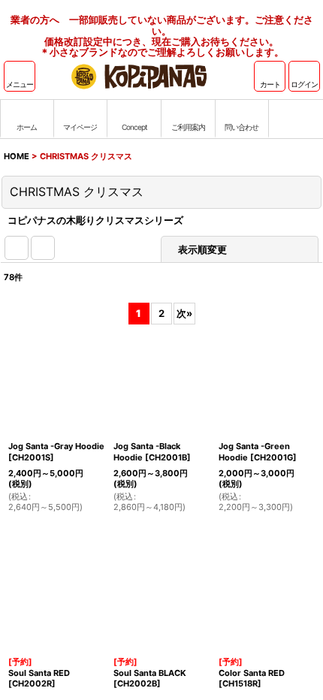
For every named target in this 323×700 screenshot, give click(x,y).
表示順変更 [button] (202, 249)
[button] (19, 76)
